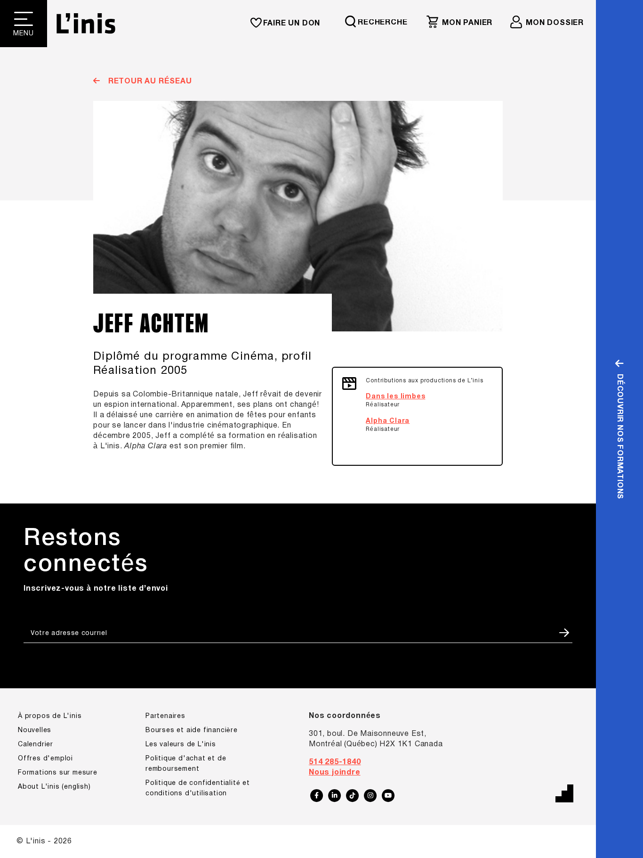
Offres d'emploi (45, 759)
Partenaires (165, 716)
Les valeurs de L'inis (180, 745)
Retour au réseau (149, 81)
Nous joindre (335, 772)
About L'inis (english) (54, 787)
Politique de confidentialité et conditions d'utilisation (197, 788)
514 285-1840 (335, 762)
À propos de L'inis (49, 716)
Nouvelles (34, 730)
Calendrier (35, 745)
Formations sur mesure (57, 773)
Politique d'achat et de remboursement (185, 764)
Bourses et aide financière (191, 730)
